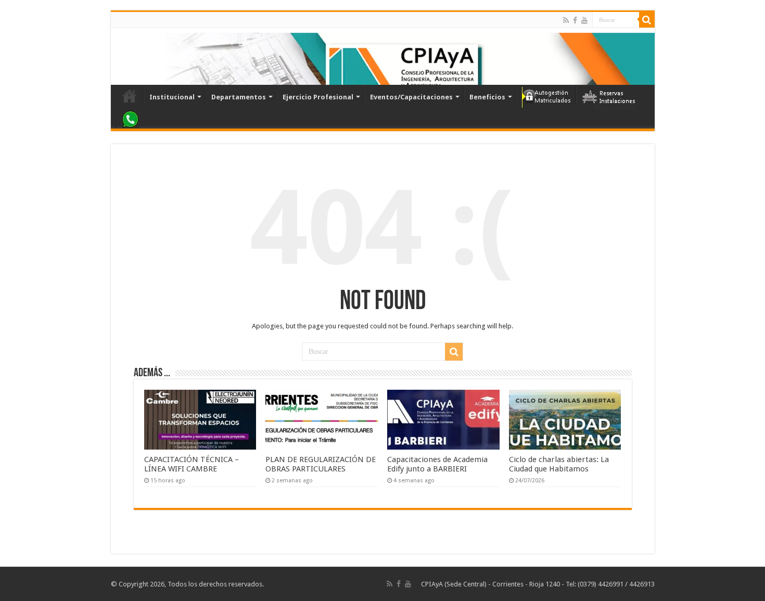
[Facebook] (575, 20)
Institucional (172, 97)
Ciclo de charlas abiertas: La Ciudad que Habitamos (559, 464)
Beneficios (487, 97)
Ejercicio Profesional (318, 97)
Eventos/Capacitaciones (411, 97)
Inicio (129, 96)
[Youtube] (584, 20)
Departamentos (238, 97)
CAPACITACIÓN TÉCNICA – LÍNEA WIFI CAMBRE (191, 464)
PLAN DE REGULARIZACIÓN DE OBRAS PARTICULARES (320, 464)
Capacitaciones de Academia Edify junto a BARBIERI (437, 464)
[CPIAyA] (124, 56)
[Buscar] (647, 20)
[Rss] (566, 20)
